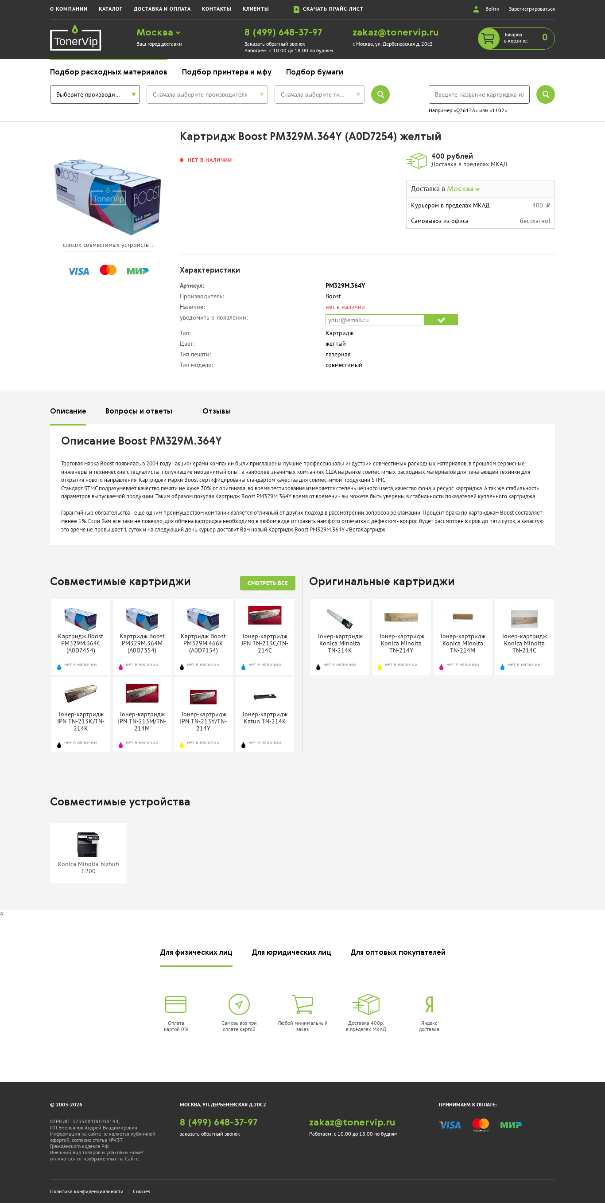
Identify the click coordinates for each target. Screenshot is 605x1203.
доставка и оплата (162, 8)
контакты (217, 8)
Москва (156, 33)
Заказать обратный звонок (274, 43)
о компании (69, 8)
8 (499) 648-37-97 (283, 33)
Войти (492, 8)
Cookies (141, 1191)
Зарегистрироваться (532, 8)
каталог (111, 8)
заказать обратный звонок (210, 1133)
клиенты (256, 8)
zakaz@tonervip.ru (396, 33)
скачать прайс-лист (331, 8)
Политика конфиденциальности (87, 1191)
